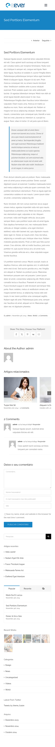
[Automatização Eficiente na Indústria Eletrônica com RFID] (8, 638)
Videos (8, 684)
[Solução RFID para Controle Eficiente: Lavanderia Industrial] (36, 638)
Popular (11, 588)
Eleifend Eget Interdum (15, 576)
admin (8, 316)
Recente (27, 588)
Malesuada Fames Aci (14, 570)
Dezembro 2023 (11, 720)
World (35, 316)
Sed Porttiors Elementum (16, 606)
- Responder (36, 424)
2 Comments (43, 316)
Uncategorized (11, 677)
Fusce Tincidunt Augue (15, 564)
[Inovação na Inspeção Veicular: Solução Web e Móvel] (17, 638)
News (30, 316)
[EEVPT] (15, 3)
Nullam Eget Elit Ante (14, 558)
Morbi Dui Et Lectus (14, 595)
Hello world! (10, 552)
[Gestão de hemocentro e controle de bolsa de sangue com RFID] (45, 638)
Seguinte (45, 41)
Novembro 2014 (12, 726)
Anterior (36, 41)
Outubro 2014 (11, 732)
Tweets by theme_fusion (14, 706)
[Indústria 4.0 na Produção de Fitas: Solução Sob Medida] (8, 647)
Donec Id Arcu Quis (14, 616)
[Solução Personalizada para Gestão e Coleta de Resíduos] (27, 638)
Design (8, 665)
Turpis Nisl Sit (10, 405)
